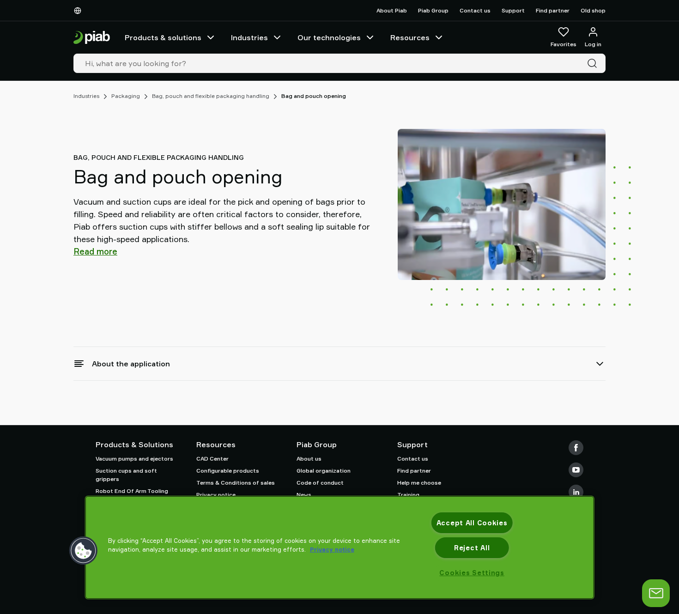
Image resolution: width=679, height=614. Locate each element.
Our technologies (329, 37)
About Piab (391, 10)
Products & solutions (163, 37)
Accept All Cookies (472, 523)
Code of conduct (320, 482)
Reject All (472, 548)
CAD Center (212, 458)
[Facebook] (576, 447)
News (304, 494)
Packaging (125, 95)
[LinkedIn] (576, 492)
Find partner (553, 10)
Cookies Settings (471, 573)
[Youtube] (576, 469)
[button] (83, 550)
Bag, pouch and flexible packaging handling (210, 95)
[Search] (594, 63)
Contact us (475, 10)
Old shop (593, 10)
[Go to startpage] (91, 37)
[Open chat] (656, 593)
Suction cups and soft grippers (126, 474)
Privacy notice (216, 494)
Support (513, 10)
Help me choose (419, 482)
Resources (410, 37)
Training (408, 494)
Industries (249, 37)
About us (309, 458)
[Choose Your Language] (79, 10)
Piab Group (433, 10)
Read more (95, 251)
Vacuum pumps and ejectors (134, 458)
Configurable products (227, 470)
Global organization (324, 470)
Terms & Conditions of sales (235, 482)
